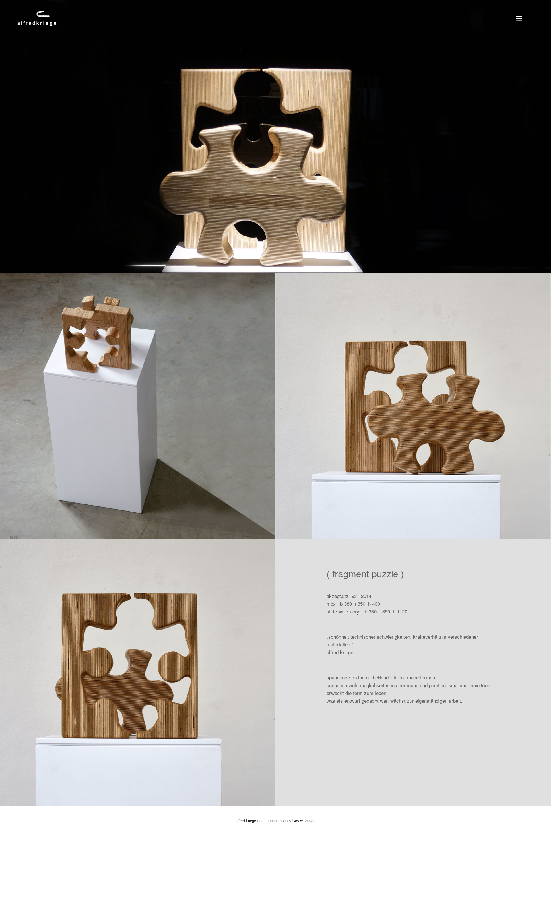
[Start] (37, 17)
